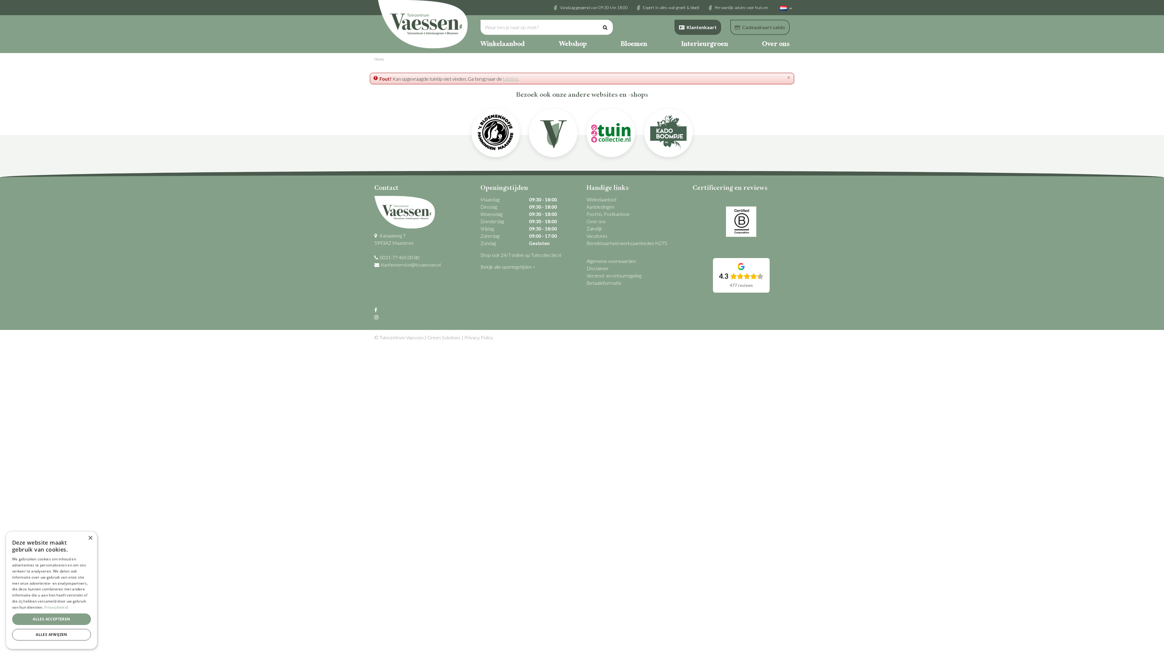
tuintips (510, 79)
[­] (376, 310)
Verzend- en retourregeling (614, 275)
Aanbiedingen (600, 207)
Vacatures (597, 236)
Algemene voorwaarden (611, 261)
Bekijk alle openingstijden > (507, 267)
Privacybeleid (56, 607)
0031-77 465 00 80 (400, 257)
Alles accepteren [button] (51, 619)
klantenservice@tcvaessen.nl (411, 264)
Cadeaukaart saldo (763, 27)
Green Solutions (443, 337)
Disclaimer (598, 268)
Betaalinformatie (604, 283)
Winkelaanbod (601, 199)
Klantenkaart (702, 27)
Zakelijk (594, 228)
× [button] (90, 538)
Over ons (596, 221)
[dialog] (51, 590)
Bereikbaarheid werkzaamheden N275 (627, 243)
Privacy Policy (478, 337)
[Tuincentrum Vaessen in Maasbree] (422, 24)
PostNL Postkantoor (608, 214)
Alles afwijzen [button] (51, 634)
